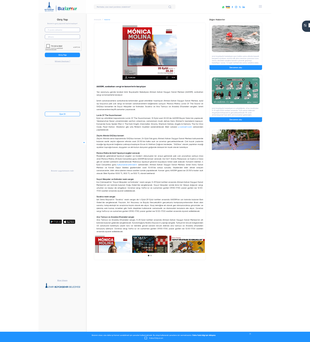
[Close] (250, 334)
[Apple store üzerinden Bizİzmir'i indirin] (69, 220)
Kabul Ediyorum (156, 338)
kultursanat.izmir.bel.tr (127, 164)
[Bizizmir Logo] (62, 6)
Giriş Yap (62, 55)
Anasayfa (97, 19)
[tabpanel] (112, 244)
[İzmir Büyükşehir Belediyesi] (62, 285)
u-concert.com (185, 126)
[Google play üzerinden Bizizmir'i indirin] (55, 220)
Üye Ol (62, 114)
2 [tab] (151, 255)
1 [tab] (148, 255)
